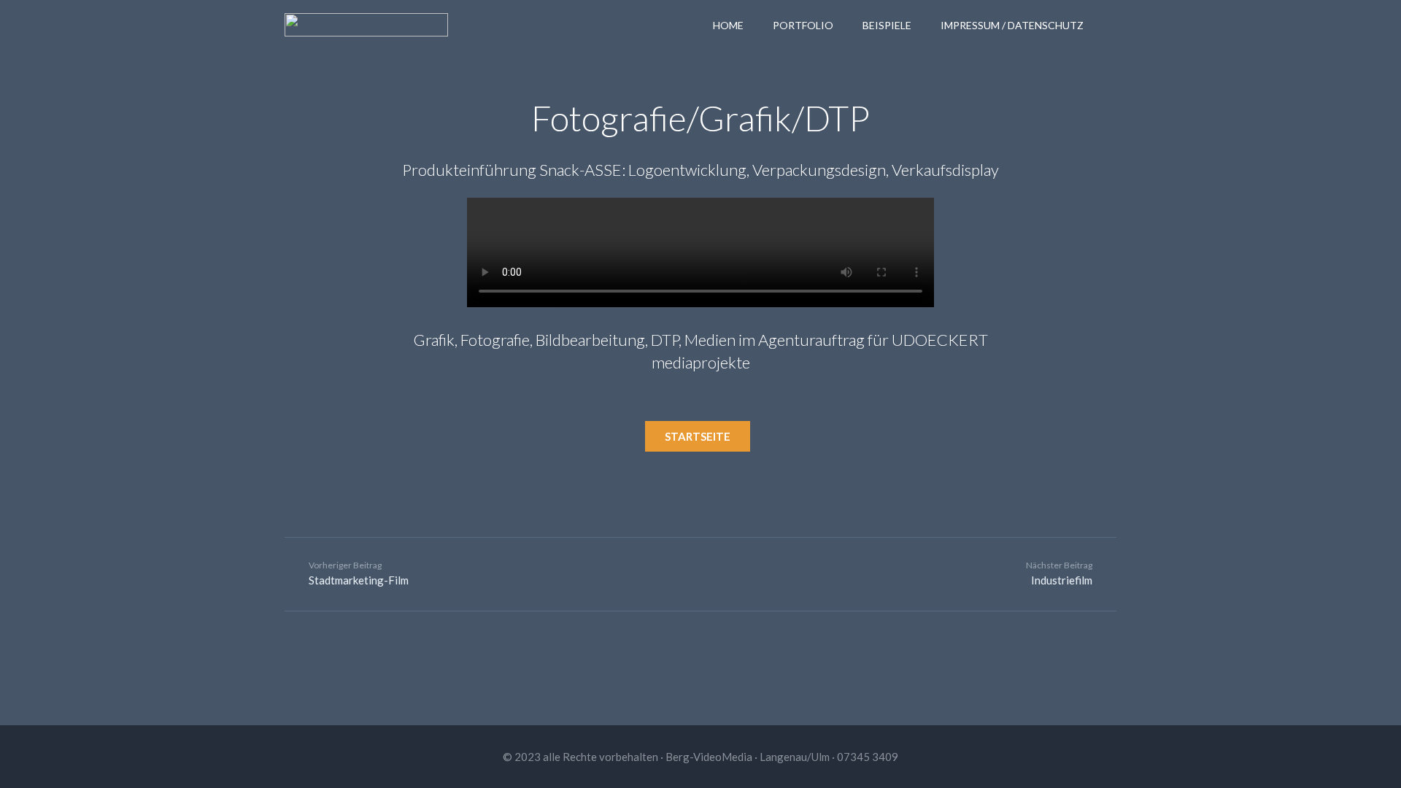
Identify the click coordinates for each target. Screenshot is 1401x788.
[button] (1110, 25)
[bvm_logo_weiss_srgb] (366, 24)
